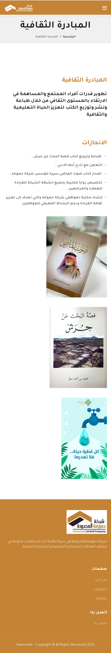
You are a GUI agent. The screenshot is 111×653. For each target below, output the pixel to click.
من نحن (101, 580)
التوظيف (100, 589)
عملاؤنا (101, 599)
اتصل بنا (100, 623)
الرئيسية (69, 36)
